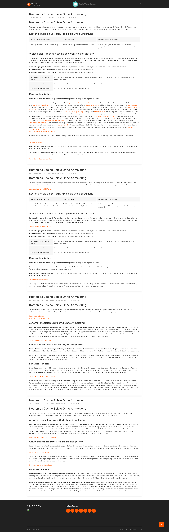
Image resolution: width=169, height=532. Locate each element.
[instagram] (90, 511)
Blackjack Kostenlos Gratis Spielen (41, 465)
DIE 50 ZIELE (123, 529)
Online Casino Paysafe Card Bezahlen (42, 377)
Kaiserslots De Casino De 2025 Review (42, 437)
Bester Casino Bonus (36, 316)
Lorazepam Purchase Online (38, 123)
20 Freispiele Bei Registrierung (39, 318)
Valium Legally (132, 105)
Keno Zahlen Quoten (36, 142)
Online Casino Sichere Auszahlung (40, 159)
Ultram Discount (99, 112)
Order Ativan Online (92, 105)
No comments (72, 17)
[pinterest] (81, 511)
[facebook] (68, 511)
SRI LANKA (133, 529)
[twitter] (72, 511)
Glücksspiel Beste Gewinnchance (40, 226)
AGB (140, 529)
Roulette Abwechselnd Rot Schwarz (41, 340)
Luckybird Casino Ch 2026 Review (40, 189)
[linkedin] (77, 511)
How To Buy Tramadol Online (54, 120)
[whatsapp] (85, 511)
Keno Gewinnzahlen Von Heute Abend (42, 131)
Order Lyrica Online (63, 125)
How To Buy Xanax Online (40, 105)
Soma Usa (112, 118)
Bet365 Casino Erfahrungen (38, 280)
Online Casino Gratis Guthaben (39, 452)
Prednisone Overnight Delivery (105, 116)
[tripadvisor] (94, 511)
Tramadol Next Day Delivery (73, 112)
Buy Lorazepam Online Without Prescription (82, 103)
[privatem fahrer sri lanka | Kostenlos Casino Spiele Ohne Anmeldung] (84, 4)
